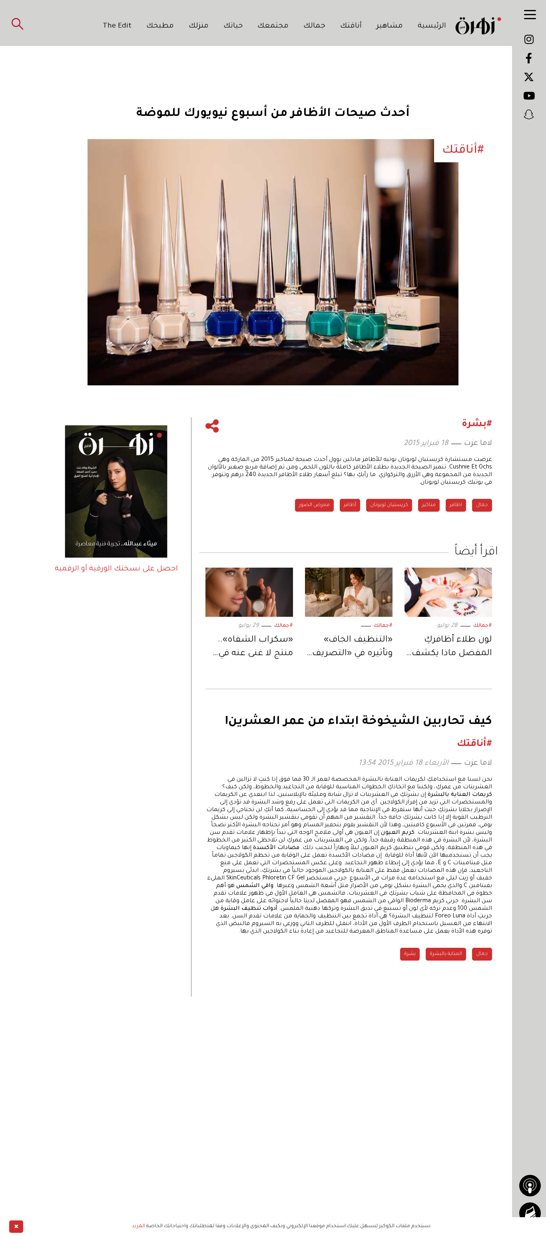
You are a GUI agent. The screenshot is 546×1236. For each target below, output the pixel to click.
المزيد (138, 1226)
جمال (482, 505)
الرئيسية (432, 26)
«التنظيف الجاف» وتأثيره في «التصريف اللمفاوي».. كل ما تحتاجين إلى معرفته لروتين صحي (352, 648)
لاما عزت (478, 444)
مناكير (429, 505)
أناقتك (351, 26)
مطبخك (160, 26)
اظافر (456, 505)
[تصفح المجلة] (530, 1213)
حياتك (233, 26)
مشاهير (390, 26)
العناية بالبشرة (446, 954)
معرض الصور (314, 505)
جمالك (314, 26)
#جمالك (482, 626)
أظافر (350, 505)
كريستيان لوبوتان (389, 505)
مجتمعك (273, 26)
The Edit (117, 26)
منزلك (199, 26)
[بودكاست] (530, 1185)
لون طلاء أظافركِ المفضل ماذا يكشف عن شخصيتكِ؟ (452, 648)
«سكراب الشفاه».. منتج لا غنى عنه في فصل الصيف (255, 648)
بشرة (410, 954)
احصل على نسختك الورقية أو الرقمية (116, 569)
